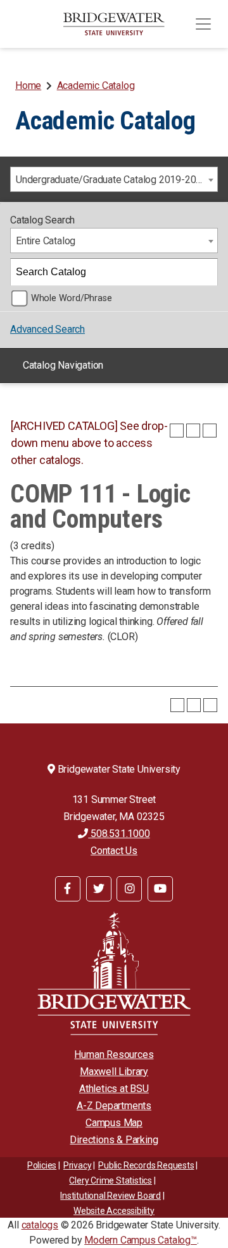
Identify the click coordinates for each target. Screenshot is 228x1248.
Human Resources (113, 1055)
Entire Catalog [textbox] (45, 241)
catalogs (40, 1225)
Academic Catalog (96, 86)
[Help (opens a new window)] (210, 430)
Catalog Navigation (63, 365)
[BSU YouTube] (160, 888)
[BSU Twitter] (98, 888)
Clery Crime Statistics (110, 1180)
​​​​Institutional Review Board (110, 1196)
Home (28, 86)
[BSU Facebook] (67, 888)
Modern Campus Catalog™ (140, 1240)
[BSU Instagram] (129, 888)
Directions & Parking (114, 1140)
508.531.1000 (118, 834)
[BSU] (114, 24)
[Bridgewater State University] (114, 973)
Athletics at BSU (114, 1089)
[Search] (204, 272)
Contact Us (114, 851)
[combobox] (114, 179)
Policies (41, 1165)
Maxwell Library (114, 1072)
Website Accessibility (114, 1211)
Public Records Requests (146, 1165)
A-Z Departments (114, 1106)
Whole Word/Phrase (71, 298)
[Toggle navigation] (203, 24)
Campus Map (114, 1123)
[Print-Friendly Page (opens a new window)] (193, 430)
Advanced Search (47, 329)
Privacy (77, 1165)
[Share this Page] (177, 430)
